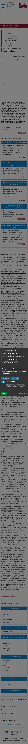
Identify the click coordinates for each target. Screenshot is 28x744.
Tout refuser (14, 378)
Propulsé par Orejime (22, 393)
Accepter (4, 393)
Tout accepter (5, 378)
